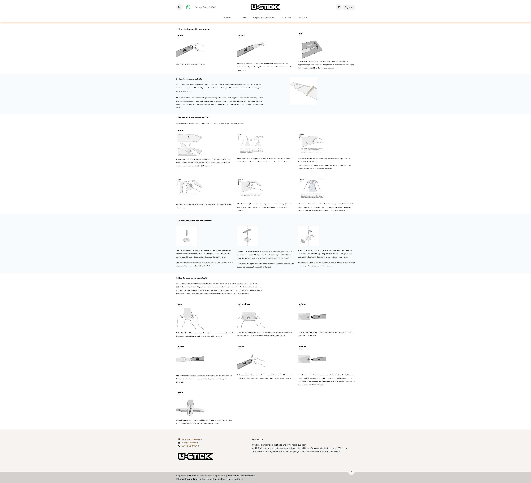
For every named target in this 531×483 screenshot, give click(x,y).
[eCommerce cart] (339, 7)
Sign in (348, 7)
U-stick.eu (194, 475)
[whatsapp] (188, 7)
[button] (179, 7)
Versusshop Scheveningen (240, 475)
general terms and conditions (228, 479)
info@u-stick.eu (190, 442)
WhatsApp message (192, 439)
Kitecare (180, 479)
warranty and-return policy (199, 479)
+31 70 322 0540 (190, 446)
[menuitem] (228, 17)
